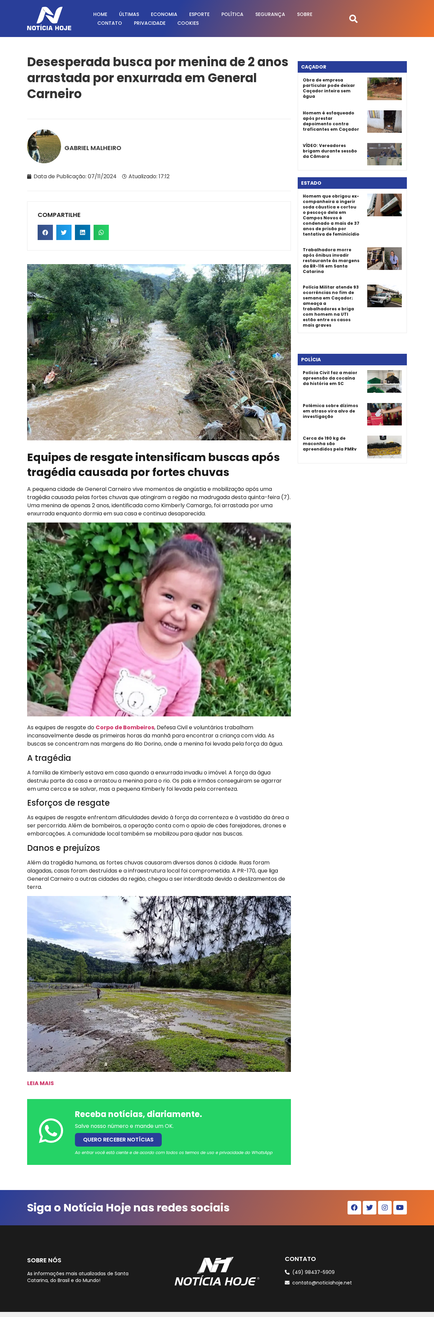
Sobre (304, 14)
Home (100, 14)
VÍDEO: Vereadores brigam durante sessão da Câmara (330, 151)
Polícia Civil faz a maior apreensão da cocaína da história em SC (330, 378)
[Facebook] (354, 1207)
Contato (109, 23)
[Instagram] (385, 1207)
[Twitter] (369, 1207)
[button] (353, 18)
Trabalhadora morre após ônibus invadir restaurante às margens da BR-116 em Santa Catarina (331, 260)
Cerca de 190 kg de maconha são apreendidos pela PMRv (330, 443)
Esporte (199, 14)
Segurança (270, 14)
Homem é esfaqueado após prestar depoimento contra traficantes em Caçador (331, 121)
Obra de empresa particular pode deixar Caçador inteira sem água (329, 88)
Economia (164, 14)
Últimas (129, 14)
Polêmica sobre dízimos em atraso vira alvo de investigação (330, 411)
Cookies (188, 23)
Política (232, 14)
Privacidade (149, 23)
